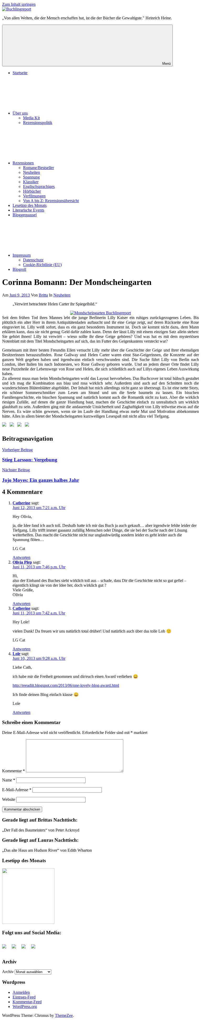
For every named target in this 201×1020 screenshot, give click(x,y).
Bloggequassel (25, 215)
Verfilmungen (34, 196)
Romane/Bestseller (38, 167)
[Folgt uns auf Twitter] (13, 425)
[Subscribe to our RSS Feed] (20, 425)
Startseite (20, 73)
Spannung (31, 177)
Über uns (20, 113)
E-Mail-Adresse (16, 789)
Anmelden (21, 992)
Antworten (21, 557)
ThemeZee (64, 1015)
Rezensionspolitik (37, 122)
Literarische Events (28, 210)
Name (8, 780)
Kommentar (13, 771)
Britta (43, 295)
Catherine (21, 503)
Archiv (8, 971)
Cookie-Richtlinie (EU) (42, 264)
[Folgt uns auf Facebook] (5, 425)
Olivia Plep (22, 562)
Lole (16, 653)
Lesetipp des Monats (30, 205)
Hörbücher (32, 191)
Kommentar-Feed (27, 1002)
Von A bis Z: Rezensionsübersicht (51, 200)
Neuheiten (31, 172)
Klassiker (30, 182)
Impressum (22, 255)
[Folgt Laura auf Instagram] (28, 425)
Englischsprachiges (39, 186)
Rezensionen (23, 163)
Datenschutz (33, 260)
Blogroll (19, 269)
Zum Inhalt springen (19, 4)
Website (8, 799)
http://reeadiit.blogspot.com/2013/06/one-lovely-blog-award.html (66, 685)
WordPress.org (25, 1006)
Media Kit (31, 118)
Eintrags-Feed (24, 997)
